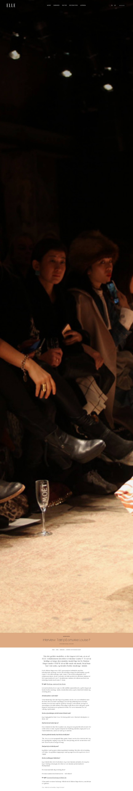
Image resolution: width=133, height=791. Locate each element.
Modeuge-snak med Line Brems (56, 684)
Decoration (73, 5)
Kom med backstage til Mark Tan (56, 777)
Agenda (83, 5)
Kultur (64, 5)
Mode (49, 5)
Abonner (122, 5)
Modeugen (66, 636)
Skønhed (56, 5)
